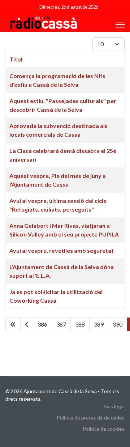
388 (80, 324)
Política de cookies (104, 429)
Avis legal (114, 406)
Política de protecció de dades (91, 417)
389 (99, 324)
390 (117, 324)
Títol (15, 59)
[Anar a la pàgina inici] (13, 324)
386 (42, 324)
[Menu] (120, 24)
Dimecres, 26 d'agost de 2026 (68, 7)
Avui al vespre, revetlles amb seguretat (61, 250)
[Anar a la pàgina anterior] (26, 324)
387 (61, 324)
